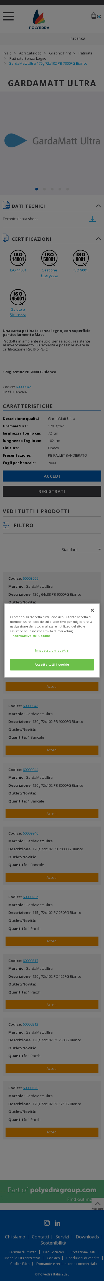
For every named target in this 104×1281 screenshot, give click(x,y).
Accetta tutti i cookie (52, 665)
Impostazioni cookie (52, 651)
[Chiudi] (92, 610)
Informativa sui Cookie (30, 636)
